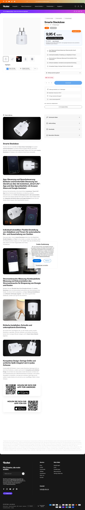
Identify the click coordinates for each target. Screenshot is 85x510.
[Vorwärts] (57, 1)
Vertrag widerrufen (58, 473)
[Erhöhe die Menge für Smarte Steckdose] (51, 83)
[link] (44, 489)
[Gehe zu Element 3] (19, 59)
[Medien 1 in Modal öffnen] (22, 36)
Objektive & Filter (10, 11)
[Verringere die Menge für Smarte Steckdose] (46, 83)
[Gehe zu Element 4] (25, 59)
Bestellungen (57, 465)
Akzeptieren (37, 260)
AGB (17, 506)
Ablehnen (47, 260)
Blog (41, 465)
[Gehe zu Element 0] (6, 59)
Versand (20, 506)
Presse (41, 467)
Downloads (42, 469)
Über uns (42, 475)
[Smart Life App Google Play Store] (22, 389)
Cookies (12, 507)
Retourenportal (57, 471)
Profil (55, 467)
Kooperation (43, 473)
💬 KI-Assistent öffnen (63, 106)
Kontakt (41, 477)
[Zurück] (27, 1)
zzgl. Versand (56, 41)
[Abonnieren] (23, 473)
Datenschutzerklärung (44, 256)
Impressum (24, 506)
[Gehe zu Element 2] (12, 59)
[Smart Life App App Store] (22, 405)
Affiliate (41, 471)
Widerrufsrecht (5, 506)
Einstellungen (57, 469)
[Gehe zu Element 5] (32, 59)
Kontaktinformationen (6, 507)
